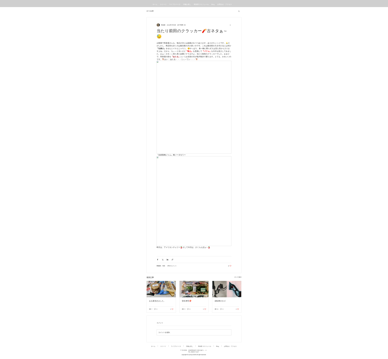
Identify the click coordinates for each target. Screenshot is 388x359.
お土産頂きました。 (157, 301)
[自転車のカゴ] (226, 289)
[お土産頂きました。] (161, 289)
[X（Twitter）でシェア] (162, 260)
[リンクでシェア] (172, 260)
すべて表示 (237, 277)
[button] (239, 11)
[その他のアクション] (230, 25)
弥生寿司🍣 (186, 301)
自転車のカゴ (220, 301)
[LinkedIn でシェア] (167, 260)
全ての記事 (150, 11)
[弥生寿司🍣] (194, 289)
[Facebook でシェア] (158, 260)
